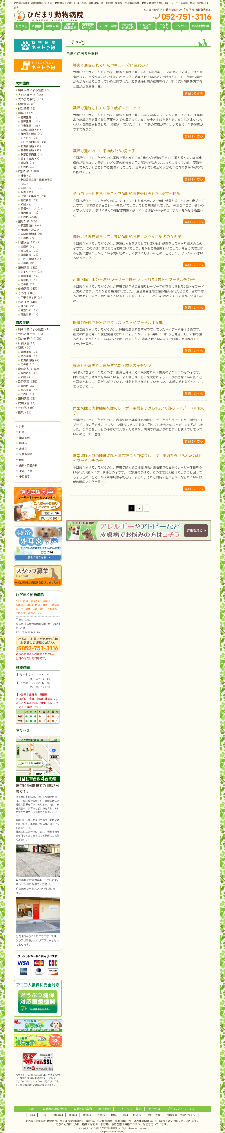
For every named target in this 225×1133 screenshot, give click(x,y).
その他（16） (29, 364)
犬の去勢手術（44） (31, 99)
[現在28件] (38, 560)
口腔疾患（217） (29, 242)
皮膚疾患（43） (28, 289)
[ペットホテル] (163, 26)
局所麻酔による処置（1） (34, 329)
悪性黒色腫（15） (31, 150)
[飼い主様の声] (200, 26)
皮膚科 (23, 449)
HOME (32, 1109)
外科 (21, 426)
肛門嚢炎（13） (30, 212)
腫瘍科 (23, 443)
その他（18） (27, 293)
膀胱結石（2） (29, 373)
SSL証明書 (47, 1075)
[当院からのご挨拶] (36, 26)
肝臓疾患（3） (27, 343)
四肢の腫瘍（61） (31, 130)
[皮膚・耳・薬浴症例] (70, 26)
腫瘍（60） (25, 348)
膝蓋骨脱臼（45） (31, 225)
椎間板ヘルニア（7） (33, 229)
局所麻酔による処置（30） (35, 90)
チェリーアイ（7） (32, 272)
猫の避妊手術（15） (31, 334)
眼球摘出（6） (29, 280)
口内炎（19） (29, 394)
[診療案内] (52, 26)
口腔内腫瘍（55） (31, 259)
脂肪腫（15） (29, 162)
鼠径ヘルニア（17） (33, 208)
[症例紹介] (127, 26)
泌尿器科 (24, 438)
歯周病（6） (28, 386)
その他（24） (31, 138)
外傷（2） (27, 175)
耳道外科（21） (30, 310)
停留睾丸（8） (27, 104)
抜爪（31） (25, 412)
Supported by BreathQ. (112, 1131)
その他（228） (29, 217)
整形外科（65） (28, 221)
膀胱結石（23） (30, 200)
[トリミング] (146, 26)
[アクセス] (180, 26)
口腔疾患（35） (28, 382)
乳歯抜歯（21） (30, 255)
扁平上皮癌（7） (31, 158)
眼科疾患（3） (27, 399)
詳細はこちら (194, 93)
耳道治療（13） (30, 314)
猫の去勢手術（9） (30, 339)
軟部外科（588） (29, 171)
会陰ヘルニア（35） (33, 188)
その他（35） (29, 167)
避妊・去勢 (25, 471)
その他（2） (28, 284)
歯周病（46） (29, 246)
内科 (21, 432)
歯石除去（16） (30, 390)
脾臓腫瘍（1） (29, 117)
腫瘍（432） (26, 113)
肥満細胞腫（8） (31, 360)
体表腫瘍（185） (31, 125)
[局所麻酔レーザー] (87, 26)
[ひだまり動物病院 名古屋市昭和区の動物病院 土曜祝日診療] (67, 16)
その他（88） (29, 263)
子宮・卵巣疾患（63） (34, 196)
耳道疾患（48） (28, 302)
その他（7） (28, 238)
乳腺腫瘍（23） (30, 352)
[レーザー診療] (107, 26)
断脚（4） (27, 204)
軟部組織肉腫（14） (33, 154)
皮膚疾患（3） (27, 403)
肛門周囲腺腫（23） (35, 142)
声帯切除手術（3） (32, 297)
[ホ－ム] (21, 26)
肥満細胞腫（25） (31, 146)
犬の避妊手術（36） (31, 95)
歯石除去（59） (30, 251)
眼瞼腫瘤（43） (30, 276)
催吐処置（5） (27, 108)
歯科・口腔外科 (28, 465)
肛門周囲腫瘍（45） (33, 134)
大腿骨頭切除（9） (32, 234)
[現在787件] (38, 520)
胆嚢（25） (27, 192)
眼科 (21, 460)
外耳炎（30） (29, 306)
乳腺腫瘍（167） (31, 121)
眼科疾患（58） (28, 268)
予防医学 (24, 476)
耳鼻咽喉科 (25, 454)
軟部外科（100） (29, 369)
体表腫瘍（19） (30, 356)
